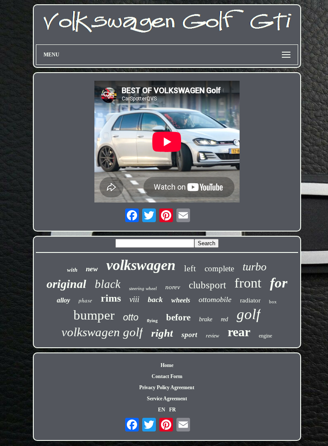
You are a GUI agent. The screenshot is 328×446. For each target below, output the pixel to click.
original (66, 283)
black (107, 284)
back (155, 299)
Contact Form (167, 376)
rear (239, 332)
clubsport (207, 285)
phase (85, 300)
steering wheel (143, 288)
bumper (93, 315)
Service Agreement (167, 399)
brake (205, 319)
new (92, 269)
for (278, 282)
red (224, 319)
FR (172, 410)
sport (189, 335)
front (247, 282)
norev (172, 287)
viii (134, 299)
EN (161, 410)
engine (265, 336)
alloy (63, 300)
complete (219, 268)
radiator (250, 300)
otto (130, 317)
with (72, 270)
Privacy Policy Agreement (166, 387)
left (190, 268)
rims (111, 298)
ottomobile (215, 299)
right (162, 333)
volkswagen (141, 265)
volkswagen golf (102, 332)
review (212, 336)
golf (249, 314)
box (273, 301)
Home (167, 365)
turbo (254, 267)
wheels (180, 300)
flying (152, 320)
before (178, 317)
